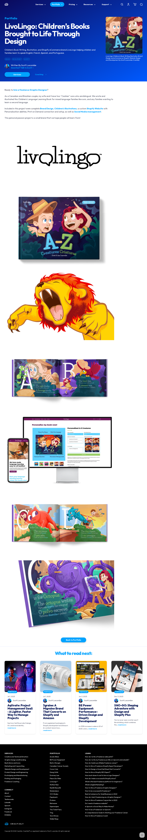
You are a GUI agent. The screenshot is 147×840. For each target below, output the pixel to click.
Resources (88, 4)
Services (39, 4)
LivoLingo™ (54, 782)
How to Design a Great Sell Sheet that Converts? (103, 769)
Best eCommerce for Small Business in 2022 (101, 794)
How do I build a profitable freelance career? (101, 763)
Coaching (39, 74)
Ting (51, 813)
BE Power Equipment (57, 760)
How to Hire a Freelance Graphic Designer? (101, 788)
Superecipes (54, 806)
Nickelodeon (54, 791)
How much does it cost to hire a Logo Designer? (102, 775)
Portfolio (56, 4)
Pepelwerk (54, 797)
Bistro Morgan (55, 763)
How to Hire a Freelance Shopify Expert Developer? (104, 766)
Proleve (52, 800)
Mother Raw (54, 785)
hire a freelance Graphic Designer (30, 90)
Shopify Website (95, 108)
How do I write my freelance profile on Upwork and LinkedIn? (107, 760)
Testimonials (9, 799)
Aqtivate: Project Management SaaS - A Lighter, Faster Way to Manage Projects (20, 712)
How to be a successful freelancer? (98, 791)
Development (16, 59)
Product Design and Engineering (16, 772)
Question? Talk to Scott (22, 68)
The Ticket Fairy (56, 810)
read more (11, 728)
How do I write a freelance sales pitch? (99, 757)
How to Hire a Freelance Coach (96, 816)
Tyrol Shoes (54, 816)
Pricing (72, 4)
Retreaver (53, 803)
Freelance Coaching (12, 782)
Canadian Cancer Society (59, 766)
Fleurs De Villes (55, 778)
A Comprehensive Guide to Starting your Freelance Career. (106, 813)
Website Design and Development (17, 769)
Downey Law (54, 775)
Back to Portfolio (73, 640)
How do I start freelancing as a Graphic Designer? (103, 797)
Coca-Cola (54, 769)
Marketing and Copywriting (14, 766)
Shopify (26, 59)
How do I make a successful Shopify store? (100, 778)
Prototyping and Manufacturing (16, 775)
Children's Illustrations (65, 108)
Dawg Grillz (54, 772)
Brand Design (46, 108)
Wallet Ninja (54, 819)
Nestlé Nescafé (55, 788)
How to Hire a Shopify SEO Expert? (97, 772)
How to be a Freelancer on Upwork (98, 810)
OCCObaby (54, 794)
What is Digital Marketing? (94, 785)
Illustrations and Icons (12, 763)
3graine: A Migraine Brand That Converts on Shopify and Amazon (54, 712)
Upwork (7, 806)
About (7, 793)
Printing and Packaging (13, 778)
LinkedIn (8, 802)
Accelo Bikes (54, 757)
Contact (8, 796)
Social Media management (87, 111)
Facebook (8, 812)
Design (7, 59)
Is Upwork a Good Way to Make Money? (99, 806)
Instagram (8, 809)
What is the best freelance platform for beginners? (103, 782)
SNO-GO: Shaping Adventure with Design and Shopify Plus (126, 710)
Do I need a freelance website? (96, 803)
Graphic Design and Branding (15, 760)
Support (105, 4)
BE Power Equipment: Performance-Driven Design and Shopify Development (91, 713)
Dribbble (8, 815)
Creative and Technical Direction (16, 757)
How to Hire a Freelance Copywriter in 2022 (101, 800)
